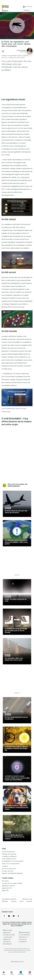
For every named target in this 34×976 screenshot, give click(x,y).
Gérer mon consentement (10, 864)
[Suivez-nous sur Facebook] (4, 916)
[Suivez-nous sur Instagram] (9, 916)
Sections (26, 10)
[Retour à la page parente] (5, 9)
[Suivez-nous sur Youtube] (13, 916)
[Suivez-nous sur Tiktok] (18, 916)
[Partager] (3, 51)
